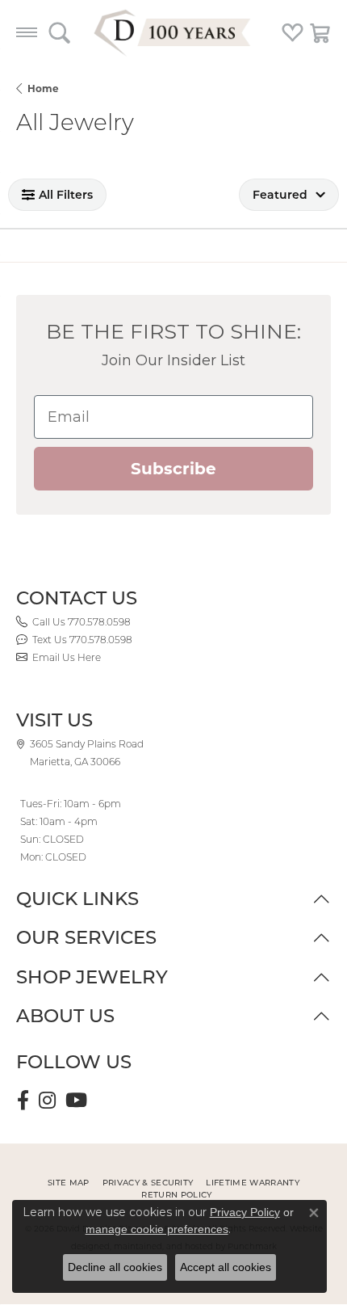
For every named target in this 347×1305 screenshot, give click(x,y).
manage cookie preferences (157, 1229)
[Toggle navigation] (26, 32)
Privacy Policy (245, 1212)
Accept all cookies (225, 1267)
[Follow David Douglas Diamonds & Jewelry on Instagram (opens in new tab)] (47, 1100)
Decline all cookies (115, 1267)
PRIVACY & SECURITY (148, 1182)
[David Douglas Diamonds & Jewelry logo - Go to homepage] (173, 32)
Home (43, 88)
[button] (59, 32)
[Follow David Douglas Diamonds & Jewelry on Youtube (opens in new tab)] (76, 1100)
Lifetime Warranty (252, 1182)
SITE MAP (69, 1182)
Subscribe (173, 468)
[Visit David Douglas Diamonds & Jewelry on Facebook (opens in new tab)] (23, 1100)
